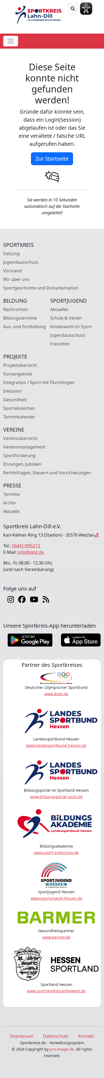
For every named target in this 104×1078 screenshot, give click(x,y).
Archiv (9, 503)
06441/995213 (26, 546)
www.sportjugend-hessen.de (56, 898)
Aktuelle (11, 511)
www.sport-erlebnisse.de (56, 852)
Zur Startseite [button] (52, 158)
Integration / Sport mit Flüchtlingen (39, 382)
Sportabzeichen (19, 408)
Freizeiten (60, 344)
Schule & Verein (66, 318)
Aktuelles (59, 309)
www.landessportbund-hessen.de (56, 745)
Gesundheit (15, 400)
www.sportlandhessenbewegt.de (56, 990)
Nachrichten (15, 309)
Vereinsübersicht (20, 438)
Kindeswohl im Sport (71, 327)
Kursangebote (17, 374)
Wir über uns (16, 279)
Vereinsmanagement (24, 447)
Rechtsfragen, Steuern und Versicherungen (47, 473)
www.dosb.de (56, 693)
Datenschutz (56, 1036)
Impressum (21, 1036)
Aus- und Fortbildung (24, 327)
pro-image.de (62, 1049)
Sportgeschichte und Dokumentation (40, 288)
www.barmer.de (56, 937)
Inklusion (12, 391)
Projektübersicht (20, 365)
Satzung (11, 253)
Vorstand (12, 271)
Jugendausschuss (20, 262)
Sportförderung (19, 455)
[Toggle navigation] (10, 41)
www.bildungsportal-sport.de (56, 796)
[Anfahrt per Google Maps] (96, 535)
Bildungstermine (20, 318)
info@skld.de (31, 552)
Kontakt (86, 1036)
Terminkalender (19, 417)
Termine (11, 494)
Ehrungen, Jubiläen (22, 464)
